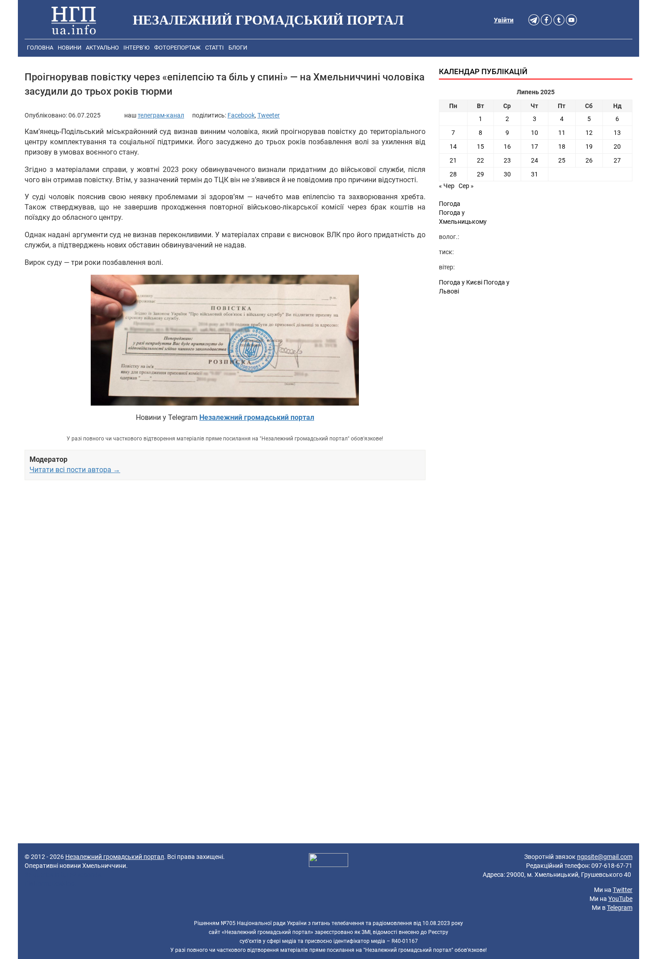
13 (617, 132)
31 (534, 174)
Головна (40, 47)
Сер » (466, 185)
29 (480, 174)
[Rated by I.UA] (328, 861)
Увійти (504, 20)
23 (507, 160)
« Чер (447, 185)
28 (453, 174)
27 (617, 160)
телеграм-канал (161, 115)
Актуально (102, 47)
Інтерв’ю (136, 47)
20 (617, 146)
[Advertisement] (225, 581)
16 (507, 146)
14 (453, 146)
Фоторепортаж (177, 47)
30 (507, 174)
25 (561, 160)
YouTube (620, 898)
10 (534, 132)
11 (561, 132)
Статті (214, 47)
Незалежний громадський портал (114, 856)
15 (480, 146)
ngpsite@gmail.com (604, 856)
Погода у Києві (460, 282)
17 (534, 146)
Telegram (619, 907)
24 (534, 160)
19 (589, 146)
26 (589, 160)
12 (589, 132)
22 (480, 160)
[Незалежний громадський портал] (73, 20)
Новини (69, 47)
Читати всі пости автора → (74, 469)
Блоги (237, 47)
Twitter (622, 889)
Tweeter (268, 115)
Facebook (241, 115)
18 (561, 146)
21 (453, 160)
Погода (449, 203)
